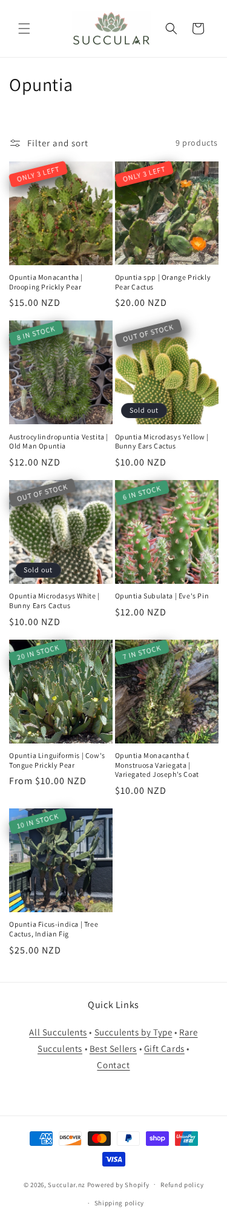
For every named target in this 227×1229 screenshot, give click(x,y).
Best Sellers (113, 1048)
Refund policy (181, 1184)
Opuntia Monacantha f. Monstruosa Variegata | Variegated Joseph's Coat (157, 765)
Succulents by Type (133, 1032)
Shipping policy (119, 1203)
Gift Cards (164, 1048)
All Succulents (58, 1032)
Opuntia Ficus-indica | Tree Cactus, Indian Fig (53, 928)
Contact (113, 1065)
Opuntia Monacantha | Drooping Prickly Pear (46, 282)
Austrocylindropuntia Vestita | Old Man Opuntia (58, 441)
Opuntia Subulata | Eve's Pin (162, 595)
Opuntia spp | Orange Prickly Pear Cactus (163, 282)
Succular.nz (66, 1184)
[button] (24, 28)
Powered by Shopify (118, 1184)
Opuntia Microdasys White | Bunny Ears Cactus (54, 600)
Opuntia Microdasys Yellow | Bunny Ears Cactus (162, 441)
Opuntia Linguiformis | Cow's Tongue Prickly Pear (57, 760)
